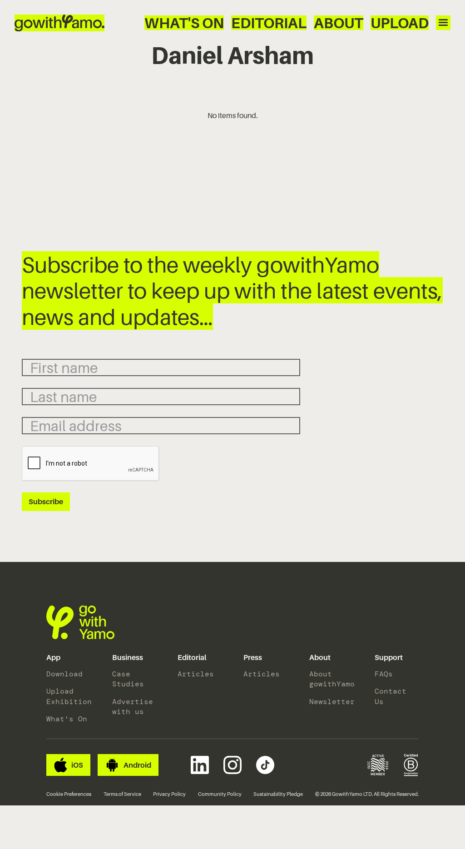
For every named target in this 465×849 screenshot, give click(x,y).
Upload (400, 22)
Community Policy (220, 794)
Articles (196, 674)
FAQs (384, 674)
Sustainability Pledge (278, 794)
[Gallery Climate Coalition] (377, 765)
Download (64, 674)
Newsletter (331, 701)
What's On (184, 22)
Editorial (269, 22)
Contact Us (390, 696)
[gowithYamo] (80, 623)
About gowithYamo (331, 679)
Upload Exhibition (68, 696)
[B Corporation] (411, 765)
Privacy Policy (169, 794)
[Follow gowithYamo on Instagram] (232, 765)
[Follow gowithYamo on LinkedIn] (200, 765)
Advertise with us (132, 706)
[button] (53, 658)
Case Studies (128, 679)
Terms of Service (122, 794)
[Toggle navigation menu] (443, 22)
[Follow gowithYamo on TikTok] (265, 765)
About (338, 22)
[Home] (59, 23)
